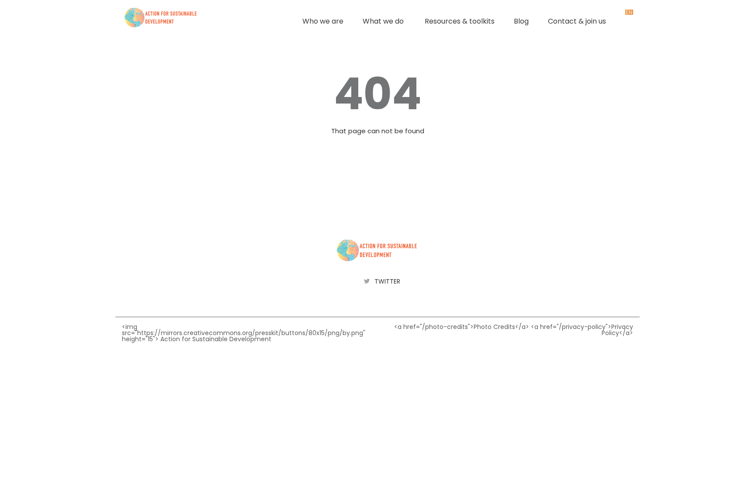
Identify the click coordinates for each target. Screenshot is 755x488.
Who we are (322, 21)
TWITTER (387, 281)
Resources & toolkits (460, 21)
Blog (521, 21)
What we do (383, 21)
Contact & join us (577, 21)
